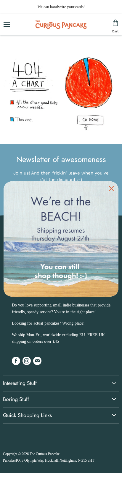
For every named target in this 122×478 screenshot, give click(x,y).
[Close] (111, 188)
